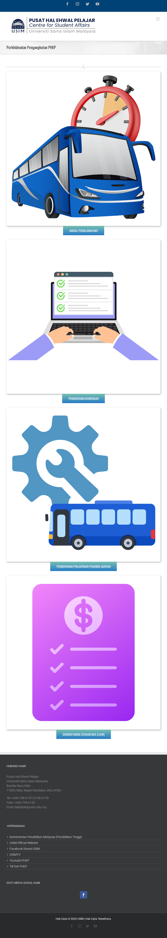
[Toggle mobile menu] (158, 19)
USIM (80, 918)
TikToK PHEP (18, 866)
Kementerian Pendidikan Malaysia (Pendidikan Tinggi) (46, 837)
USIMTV (15, 854)
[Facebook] (83, 895)
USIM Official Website (24, 843)
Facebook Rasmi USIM (25, 848)
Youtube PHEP (19, 860)
